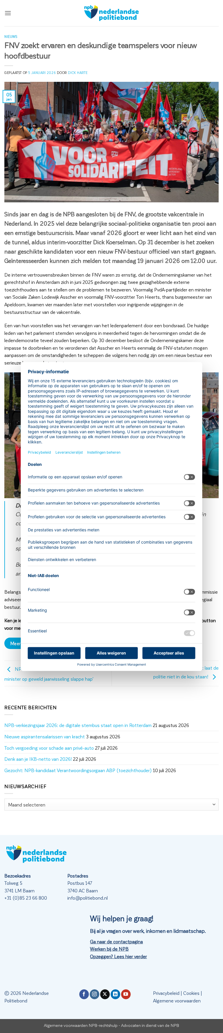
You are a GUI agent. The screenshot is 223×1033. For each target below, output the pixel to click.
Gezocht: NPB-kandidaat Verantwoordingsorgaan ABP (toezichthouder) (78, 770)
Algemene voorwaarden (177, 1000)
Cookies (191, 993)
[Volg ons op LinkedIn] (115, 994)
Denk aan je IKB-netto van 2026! (38, 759)
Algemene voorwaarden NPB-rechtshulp (81, 1025)
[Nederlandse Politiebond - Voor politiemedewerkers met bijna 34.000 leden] (111, 13)
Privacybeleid (166, 993)
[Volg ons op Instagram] (94, 994)
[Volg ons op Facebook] (84, 994)
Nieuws (10, 36)
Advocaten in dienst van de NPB (150, 1025)
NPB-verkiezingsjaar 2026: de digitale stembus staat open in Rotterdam (78, 725)
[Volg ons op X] (105, 994)
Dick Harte (78, 73)
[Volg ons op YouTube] (126, 994)
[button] (7, 13)
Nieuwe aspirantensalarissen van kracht (44, 736)
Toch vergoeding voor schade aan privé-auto (49, 748)
